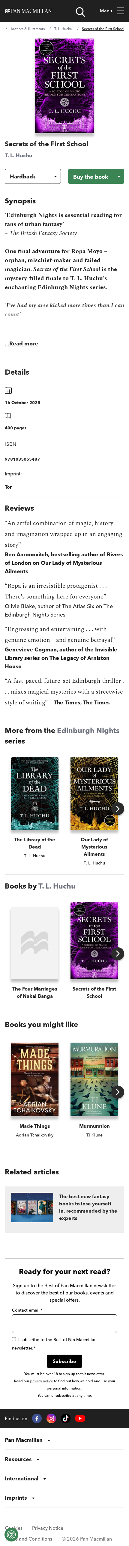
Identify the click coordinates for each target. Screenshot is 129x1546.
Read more (23, 343)
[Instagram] (51, 1418)
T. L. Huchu (63, 28)
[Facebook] (37, 1418)
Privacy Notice (47, 1528)
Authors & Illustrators (27, 28)
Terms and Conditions (28, 1539)
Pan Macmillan (24, 1439)
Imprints (16, 1497)
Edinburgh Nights (88, 730)
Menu (106, 11)
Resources (18, 1459)
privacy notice (41, 1381)
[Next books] (117, 808)
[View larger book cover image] (64, 86)
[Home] (28, 10)
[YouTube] (80, 1418)
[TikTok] (65, 1418)
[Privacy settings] (11, 1534)
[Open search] (80, 12)
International (21, 1478)
